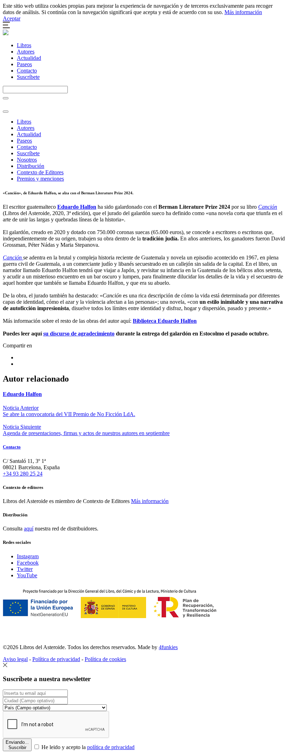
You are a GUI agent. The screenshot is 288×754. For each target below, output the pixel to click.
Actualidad (29, 58)
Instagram (28, 556)
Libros (24, 45)
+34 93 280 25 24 (22, 474)
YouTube (27, 575)
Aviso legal (15, 659)
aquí (28, 529)
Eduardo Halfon (76, 207)
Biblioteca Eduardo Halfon (165, 321)
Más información (243, 12)
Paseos (24, 64)
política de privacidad (111, 747)
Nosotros (27, 160)
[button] (6, 26)
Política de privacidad (56, 659)
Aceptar (11, 18)
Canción (267, 207)
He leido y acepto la (87, 747)
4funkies (168, 647)
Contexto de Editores (40, 172)
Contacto (27, 71)
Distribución (30, 166)
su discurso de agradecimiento (78, 334)
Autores (25, 52)
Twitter (25, 569)
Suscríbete (28, 77)
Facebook (28, 563)
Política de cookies (105, 659)
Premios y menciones (40, 179)
